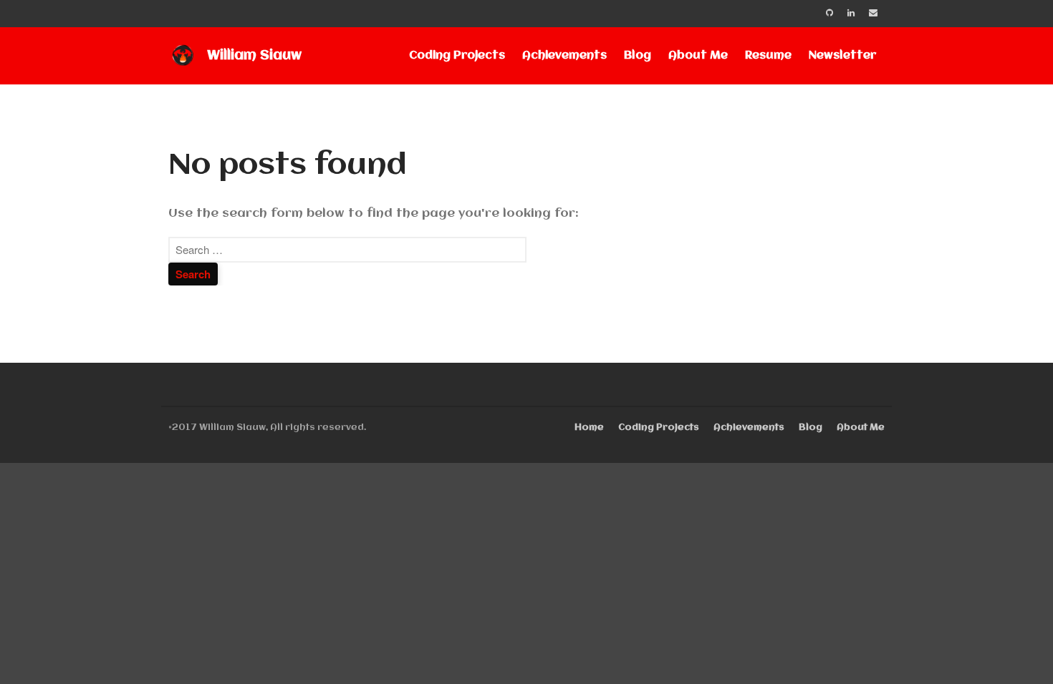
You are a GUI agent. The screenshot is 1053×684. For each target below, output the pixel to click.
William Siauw (254, 56)
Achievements (564, 56)
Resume (768, 56)
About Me (698, 56)
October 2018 (936, 664)
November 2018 (941, 642)
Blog (637, 56)
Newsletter (842, 56)
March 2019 (931, 558)
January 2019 (934, 600)
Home (589, 427)
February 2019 (938, 580)
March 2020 (932, 537)
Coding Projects (457, 56)
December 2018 (941, 622)
